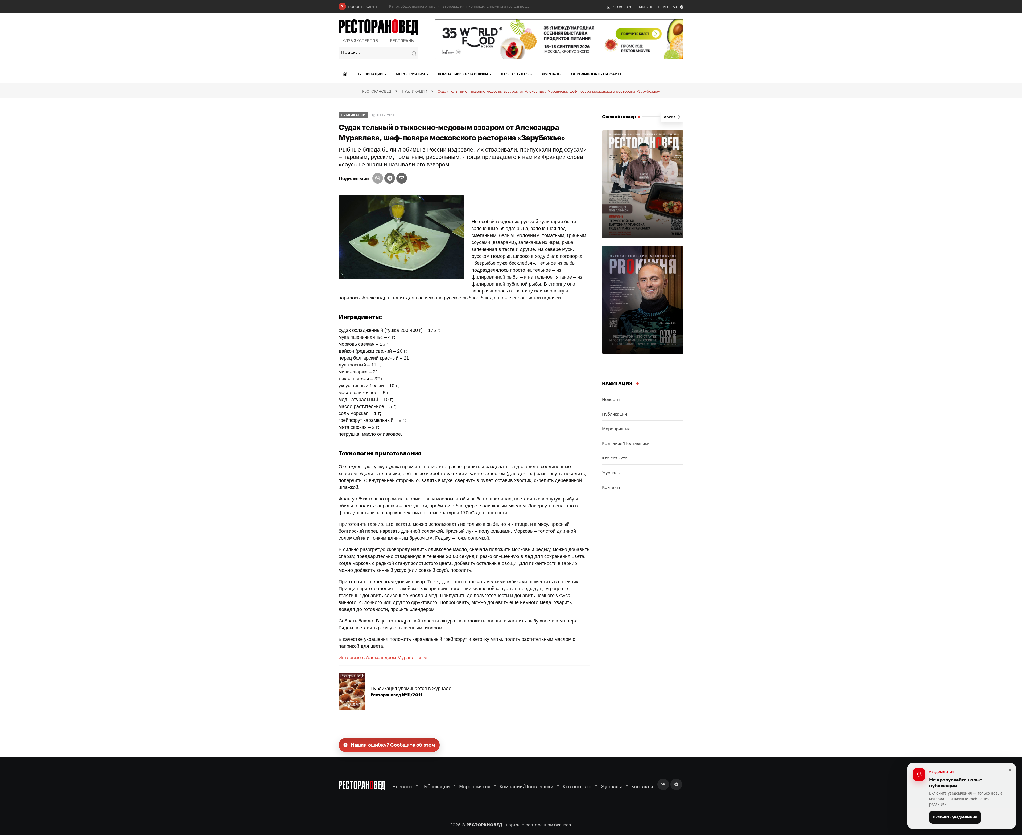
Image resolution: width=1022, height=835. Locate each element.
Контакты (611, 486)
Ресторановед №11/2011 (396, 695)
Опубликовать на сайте (596, 74)
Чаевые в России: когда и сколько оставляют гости (431, 6)
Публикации (370, 74)
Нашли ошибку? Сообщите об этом (393, 745)
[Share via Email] (401, 178)
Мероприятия (410, 74)
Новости (611, 398)
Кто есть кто (515, 74)
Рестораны (402, 40)
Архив (671, 117)
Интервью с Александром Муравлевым (383, 657)
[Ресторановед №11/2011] (352, 691)
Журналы (552, 74)
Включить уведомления (955, 817)
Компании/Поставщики (463, 74)
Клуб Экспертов (360, 40)
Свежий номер (619, 117)
